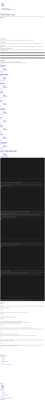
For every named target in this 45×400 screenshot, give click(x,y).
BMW (1, 92)
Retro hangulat (2, 52)
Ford (1, 134)
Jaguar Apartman (4, 74)
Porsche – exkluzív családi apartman (8, 150)
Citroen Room (3, 142)
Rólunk (2, 386)
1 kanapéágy (4, 86)
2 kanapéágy (4, 77)
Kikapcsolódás (1, 55)
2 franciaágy (4, 153)
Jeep (1, 100)
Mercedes (2, 83)
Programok (3, 387)
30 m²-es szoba (4, 113)
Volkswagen (3, 65)
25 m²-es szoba (4, 121)
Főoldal (2, 384)
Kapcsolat (3, 388)
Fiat (1, 117)
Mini (1, 125)
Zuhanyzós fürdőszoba (5, 87)
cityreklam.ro (3, 399)
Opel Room (2, 108)
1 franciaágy (4, 68)
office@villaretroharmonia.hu (5, 361)
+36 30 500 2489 (3, 392)
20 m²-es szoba (4, 69)
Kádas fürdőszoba (5, 78)
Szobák (2, 385)
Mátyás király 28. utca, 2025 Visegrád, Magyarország (7, 364)
